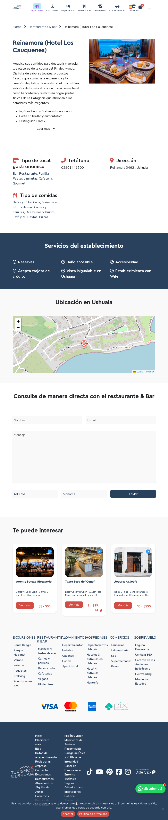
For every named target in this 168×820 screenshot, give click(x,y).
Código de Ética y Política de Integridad (75, 757)
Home (17, 27)
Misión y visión (74, 736)
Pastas (32, 217)
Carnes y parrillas (139, 595)
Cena (36, 202)
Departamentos (72, 645)
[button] (84, 344)
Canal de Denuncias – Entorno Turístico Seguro (73, 774)
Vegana (81, 595)
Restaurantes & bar (42, 27)
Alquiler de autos (117, 10)
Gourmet (19, 183)
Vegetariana (33, 595)
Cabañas (68, 656)
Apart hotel (70, 666)
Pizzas (43, 217)
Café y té (19, 217)
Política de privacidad (93, 813)
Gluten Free (95, 591)
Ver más (24, 605)
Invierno (19, 665)
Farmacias (117, 645)
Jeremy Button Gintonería (34, 581)
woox (151, 371)
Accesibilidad (126, 262)
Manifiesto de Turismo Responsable (74, 744)
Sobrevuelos (100, 10)
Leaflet (140, 371)
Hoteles (67, 650)
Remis (115, 666)
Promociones (37, 10)
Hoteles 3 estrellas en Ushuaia (95, 659)
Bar (15, 173)
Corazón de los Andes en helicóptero (145, 664)
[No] (163, 809)
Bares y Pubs (22, 202)
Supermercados (121, 661)
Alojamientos (67, 10)
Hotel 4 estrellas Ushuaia (93, 673)
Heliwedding (143, 674)
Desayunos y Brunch (40, 212)
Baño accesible (80, 262)
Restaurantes (84, 10)
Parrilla (44, 173)
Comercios (134, 10)
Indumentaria (119, 650)
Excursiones (52, 10)
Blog (38, 749)
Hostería (92, 683)
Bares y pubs (46, 668)
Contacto (41, 770)
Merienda (70, 595)
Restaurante (28, 173)
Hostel (66, 661)
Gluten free (45, 684)
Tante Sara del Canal (79, 581)
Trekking (19, 676)
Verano (18, 660)
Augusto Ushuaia (125, 581)
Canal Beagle (22, 645)
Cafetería (45, 178)
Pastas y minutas (25, 178)
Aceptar (68, 813)
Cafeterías (45, 674)
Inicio (38, 736)
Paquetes (20, 671)
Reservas (26, 262)
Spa (113, 656)
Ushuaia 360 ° (144, 655)
